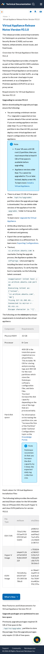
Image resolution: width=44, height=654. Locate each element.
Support (5, 648)
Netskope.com (29, 648)
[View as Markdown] (40, 11)
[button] (11, 328)
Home (5, 16)
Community (16, 648)
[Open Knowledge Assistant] (37, 640)
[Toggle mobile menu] (41, 4)
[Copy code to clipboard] (36, 279)
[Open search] (33, 4)
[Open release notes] (38, 4)
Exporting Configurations (27, 243)
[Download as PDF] (36, 11)
